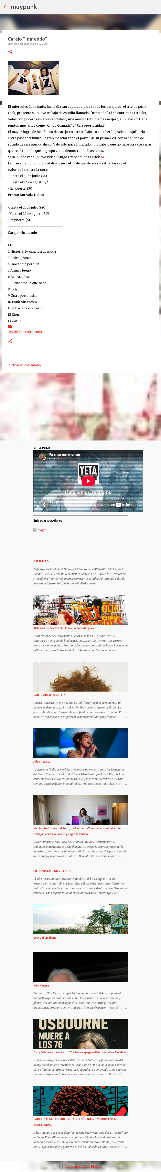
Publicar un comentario (24, 365)
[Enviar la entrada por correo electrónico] (10, 327)
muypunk (24, 6)
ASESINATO (41, 561)
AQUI (105, 157)
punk (28, 332)
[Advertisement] (80, 406)
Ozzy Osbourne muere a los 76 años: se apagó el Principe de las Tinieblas (79, 1052)
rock (39, 332)
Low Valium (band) (45, 937)
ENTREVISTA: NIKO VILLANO (52, 871)
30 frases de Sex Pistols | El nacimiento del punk (63, 628)
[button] (10, 52)
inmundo (14, 332)
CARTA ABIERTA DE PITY (49, 694)
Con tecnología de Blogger (83, 1166)
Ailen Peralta (41, 761)
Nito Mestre (41, 985)
